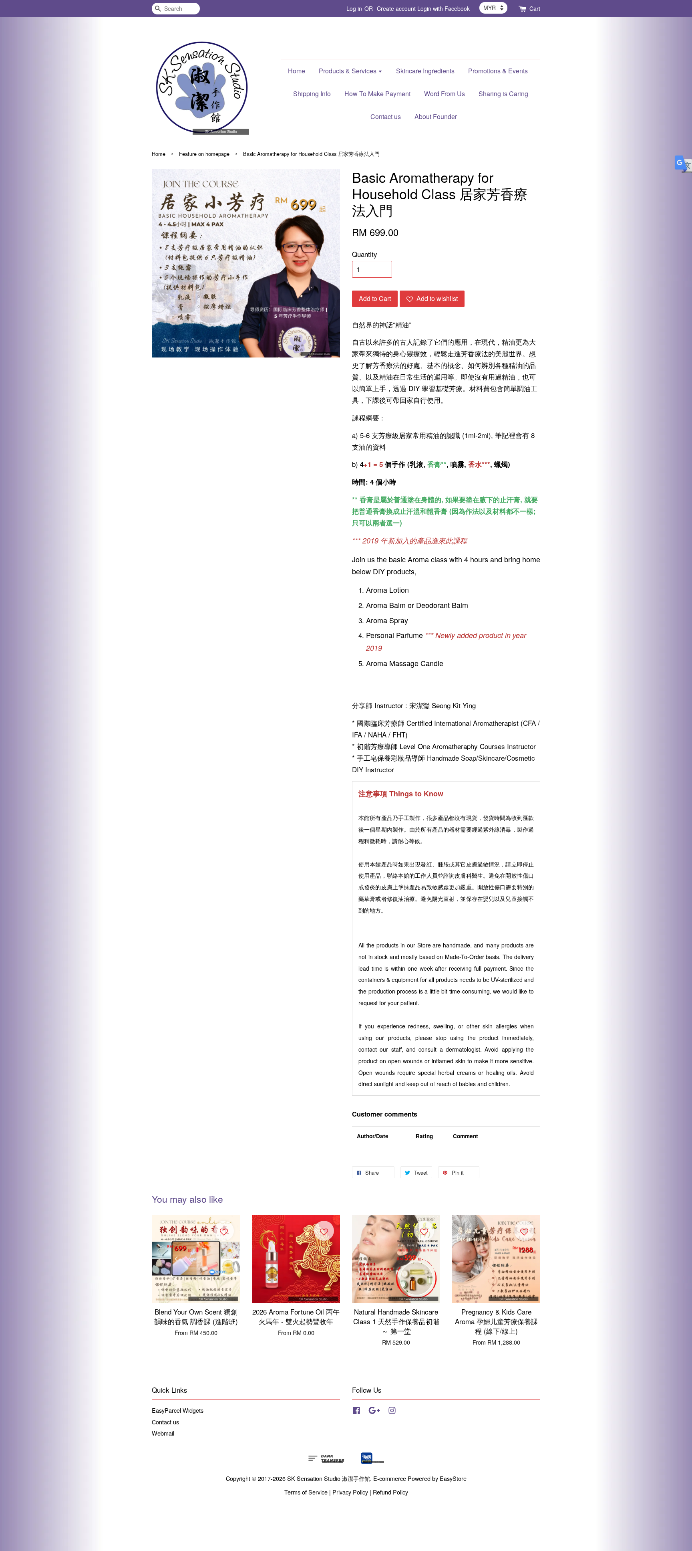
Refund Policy (390, 1492)
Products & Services (348, 70)
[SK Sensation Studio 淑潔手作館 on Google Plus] (374, 1411)
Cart (534, 8)
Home (296, 70)
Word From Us (444, 93)
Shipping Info (312, 93)
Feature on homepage (204, 154)
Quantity (364, 254)
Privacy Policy (350, 1492)
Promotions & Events (498, 70)
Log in (354, 8)
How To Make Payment (377, 93)
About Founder (435, 116)
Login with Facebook (443, 8)
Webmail (163, 1433)
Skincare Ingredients (425, 70)
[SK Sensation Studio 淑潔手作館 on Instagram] (392, 1411)
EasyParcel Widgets (177, 1410)
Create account (396, 8)
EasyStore (453, 1478)
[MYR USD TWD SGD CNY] (493, 7)
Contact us (385, 116)
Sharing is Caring (503, 93)
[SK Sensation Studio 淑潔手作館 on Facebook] (356, 1411)
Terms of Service (306, 1492)
